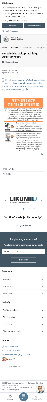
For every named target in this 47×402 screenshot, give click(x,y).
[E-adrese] (7, 359)
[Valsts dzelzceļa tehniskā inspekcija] (23, 42)
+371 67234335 (11, 346)
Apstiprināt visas (34, 25)
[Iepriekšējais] (5, 199)
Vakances (7, 279)
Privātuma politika (10, 310)
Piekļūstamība (9, 317)
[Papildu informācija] (27, 89)
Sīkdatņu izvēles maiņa (12, 331)
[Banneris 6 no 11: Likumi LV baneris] (23, 199)
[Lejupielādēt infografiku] (42, 154)
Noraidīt (12, 25)
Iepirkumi (7, 286)
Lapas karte (8, 324)
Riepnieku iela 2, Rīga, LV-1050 (18, 354)
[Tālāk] (42, 199)
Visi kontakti (14, 366)
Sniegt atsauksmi (23, 225)
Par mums (7, 293)
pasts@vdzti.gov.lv (12, 350)
